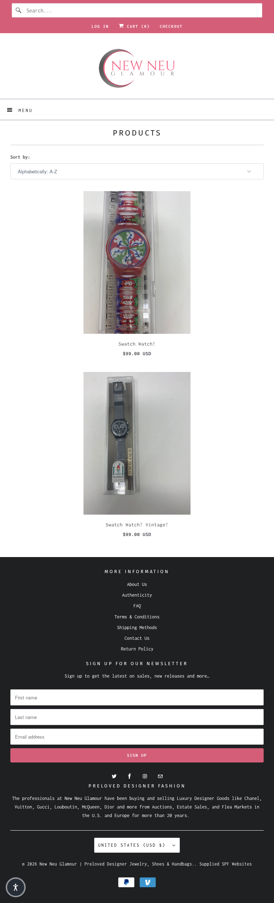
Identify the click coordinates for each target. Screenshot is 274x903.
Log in (100, 26)
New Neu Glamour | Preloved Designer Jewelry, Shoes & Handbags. (117, 864)
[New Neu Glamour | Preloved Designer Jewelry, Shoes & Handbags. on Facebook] (129, 776)
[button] (16, 887)
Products (137, 133)
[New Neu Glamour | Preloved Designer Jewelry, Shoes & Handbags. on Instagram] (144, 776)
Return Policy (137, 649)
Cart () (137, 26)
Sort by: (20, 157)
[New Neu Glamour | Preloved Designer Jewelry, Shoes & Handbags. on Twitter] (114, 776)
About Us (137, 584)
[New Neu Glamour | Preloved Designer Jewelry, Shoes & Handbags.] (137, 68)
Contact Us (137, 638)
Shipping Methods (137, 627)
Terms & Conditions (137, 616)
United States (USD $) (133, 845)
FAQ (137, 605)
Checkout (171, 26)
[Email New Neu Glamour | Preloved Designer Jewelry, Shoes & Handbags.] (160, 776)
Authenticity (137, 595)
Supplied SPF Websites (225, 864)
